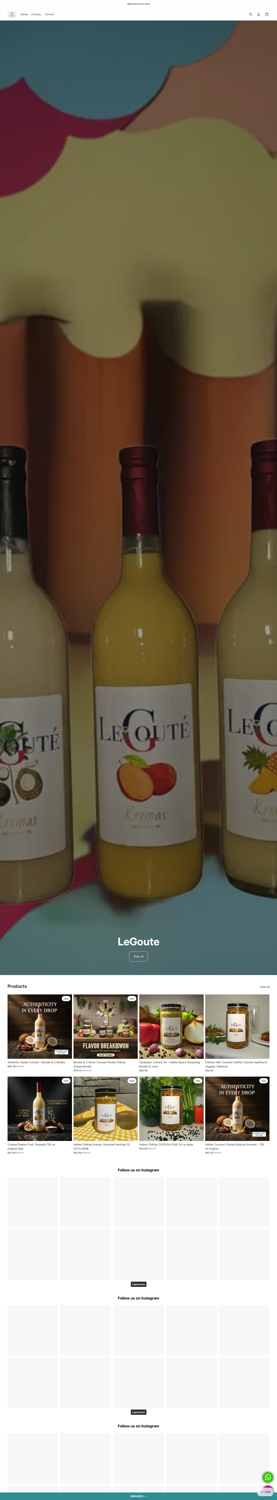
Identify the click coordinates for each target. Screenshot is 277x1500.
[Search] (250, 14)
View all (264, 986)
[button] (138, 1496)
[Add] (66, 1053)
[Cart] (267, 14)
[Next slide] (66, 1026)
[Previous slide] (13, 1026)
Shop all (138, 956)
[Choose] (263, 1053)
